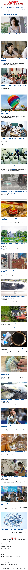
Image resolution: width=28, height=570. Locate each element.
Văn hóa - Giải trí (16, 9)
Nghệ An (2, 248)
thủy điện (10, 404)
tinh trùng (13, 169)
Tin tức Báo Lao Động (9, 14)
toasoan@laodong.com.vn (7, 551)
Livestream (2, 507)
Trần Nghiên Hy (3, 63)
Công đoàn (10, 9)
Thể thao (13, 7)
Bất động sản (22, 9)
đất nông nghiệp (12, 327)
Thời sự (2, 9)
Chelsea (14, 429)
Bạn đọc (6, 9)
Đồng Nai (2, 404)
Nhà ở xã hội (3, 481)
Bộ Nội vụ (2, 377)
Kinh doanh (17, 7)
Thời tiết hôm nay (3, 196)
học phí (6, 532)
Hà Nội (18, 302)
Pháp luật (22, 7)
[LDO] (14, 25)
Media (10, 7)
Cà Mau (16, 117)
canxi (16, 351)
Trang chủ (2, 7)
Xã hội (7, 7)
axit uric (18, 454)
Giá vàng (2, 222)
